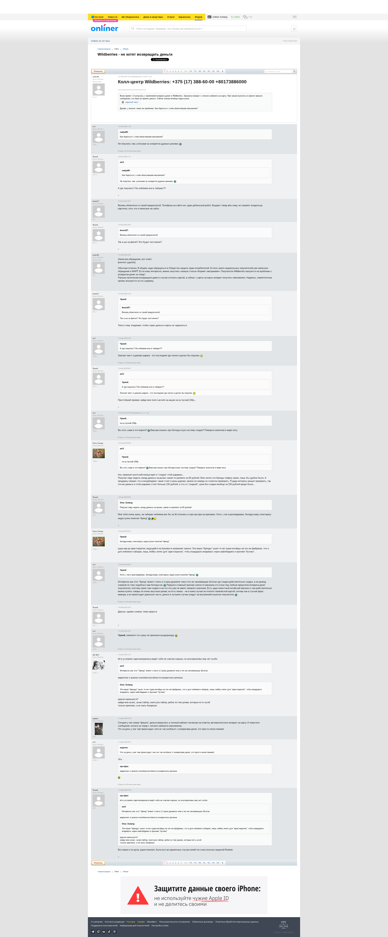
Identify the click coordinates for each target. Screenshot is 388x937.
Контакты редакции (114, 921)
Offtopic (126, 49)
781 (204, 71)
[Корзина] (294, 29)
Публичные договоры (202, 921)
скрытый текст (131, 102)
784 (217, 71)
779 (195, 71)
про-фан (96, 655)
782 (208, 71)
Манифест (152, 921)
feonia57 (96, 201)
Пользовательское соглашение (174, 921)
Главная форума (104, 49)
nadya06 (96, 77)
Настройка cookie (160, 925)
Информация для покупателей (134, 925)
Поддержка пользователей (104, 925)
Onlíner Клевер (219, 16)
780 (199, 71)
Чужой (95, 157)
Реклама (131, 921)
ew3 (94, 126)
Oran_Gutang (98, 443)
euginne (95, 718)
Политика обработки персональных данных (237, 921)
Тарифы (141, 921)
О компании (97, 921)
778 (190, 71)
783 (213, 71)
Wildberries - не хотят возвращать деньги (135, 54)
